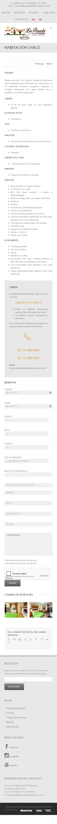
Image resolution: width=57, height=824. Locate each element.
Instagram (14, 756)
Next (49, 63)
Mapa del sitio (12, 726)
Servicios (10, 712)
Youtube (13, 765)
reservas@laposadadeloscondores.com (32, 6)
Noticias (10, 722)
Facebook (13, 747)
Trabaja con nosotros (16, 717)
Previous (40, 63)
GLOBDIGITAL (11, 810)
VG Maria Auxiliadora (16, 708)
